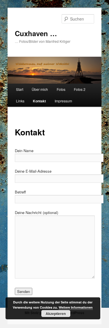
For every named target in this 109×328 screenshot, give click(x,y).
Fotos (61, 89)
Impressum (63, 100)
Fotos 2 (79, 89)
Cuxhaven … (36, 33)
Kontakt (39, 101)
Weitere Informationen (76, 307)
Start (19, 89)
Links (20, 100)
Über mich (40, 89)
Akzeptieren (56, 313)
